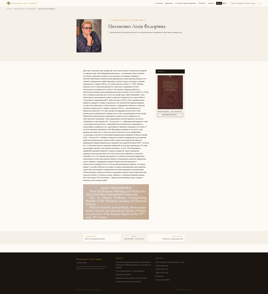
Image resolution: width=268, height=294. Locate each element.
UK (219, 3)
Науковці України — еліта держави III (25, 9)
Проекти (202, 3)
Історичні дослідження (185, 3)
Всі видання (159, 276)
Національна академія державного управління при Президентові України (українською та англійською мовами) (133, 264)
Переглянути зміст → (170, 115)
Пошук (211, 3)
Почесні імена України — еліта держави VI (130, 271)
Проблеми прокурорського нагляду (128, 282)
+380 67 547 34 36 (161, 273)
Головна (159, 3)
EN (225, 3)
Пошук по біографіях (162, 280)
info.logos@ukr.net (161, 266)
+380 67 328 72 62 (161, 269)
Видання (169, 3)
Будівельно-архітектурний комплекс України (131, 278)
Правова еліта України (123, 274)
